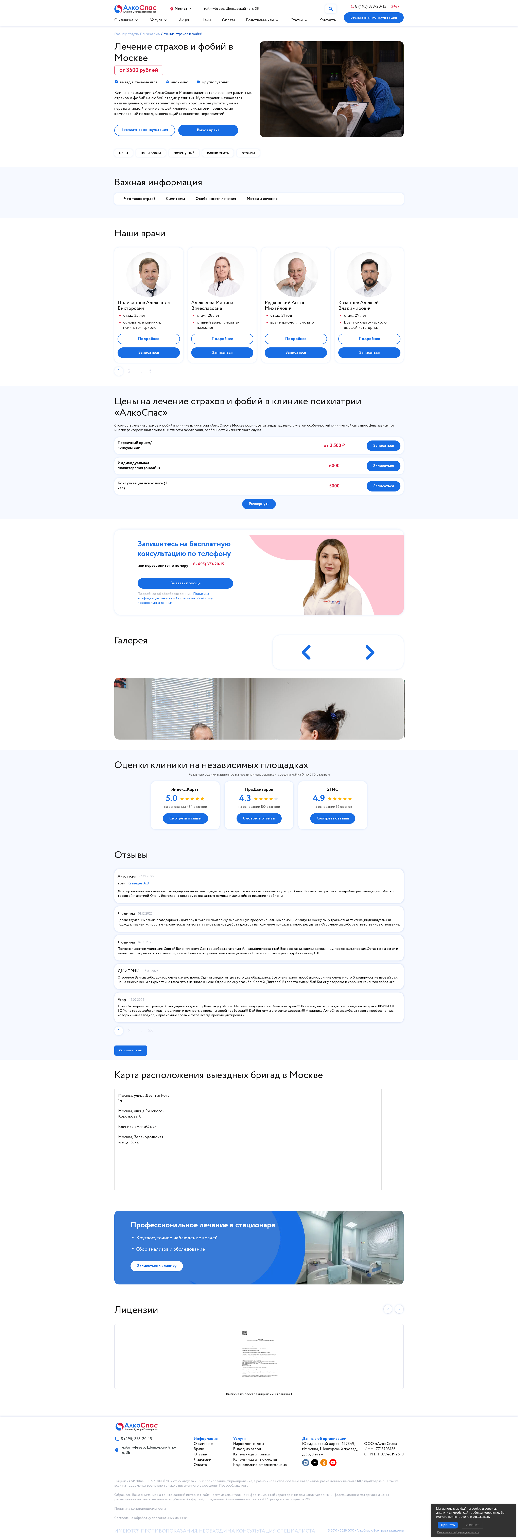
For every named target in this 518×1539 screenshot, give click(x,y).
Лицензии (202, 1460)
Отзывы (201, 1454)
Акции (184, 20)
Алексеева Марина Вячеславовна (212, 305)
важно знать (218, 153)
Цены (206, 20)
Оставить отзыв (130, 1050)
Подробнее (148, 339)
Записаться (148, 353)
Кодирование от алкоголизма (260, 1465)
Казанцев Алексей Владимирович (358, 305)
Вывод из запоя (247, 1449)
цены (123, 153)
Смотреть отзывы (185, 818)
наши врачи (151, 153)
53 (150, 1030)
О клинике (123, 20)
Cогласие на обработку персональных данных (150, 1518)
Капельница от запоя (251, 1454)
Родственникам (260, 20)
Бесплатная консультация (373, 17)
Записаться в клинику (156, 1266)
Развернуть (259, 504)
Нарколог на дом (248, 1444)
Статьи (297, 20)
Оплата (228, 20)
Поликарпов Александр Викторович (144, 305)
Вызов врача (208, 130)
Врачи (199, 1449)
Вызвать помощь (185, 583)
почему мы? (184, 153)
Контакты (327, 20)
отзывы (248, 153)
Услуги (156, 20)
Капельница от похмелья (255, 1460)
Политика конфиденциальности (140, 1508)
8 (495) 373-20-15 (208, 564)
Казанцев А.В (138, 883)
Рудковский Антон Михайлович (285, 305)
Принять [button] (448, 1525)
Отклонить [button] (472, 1525)
